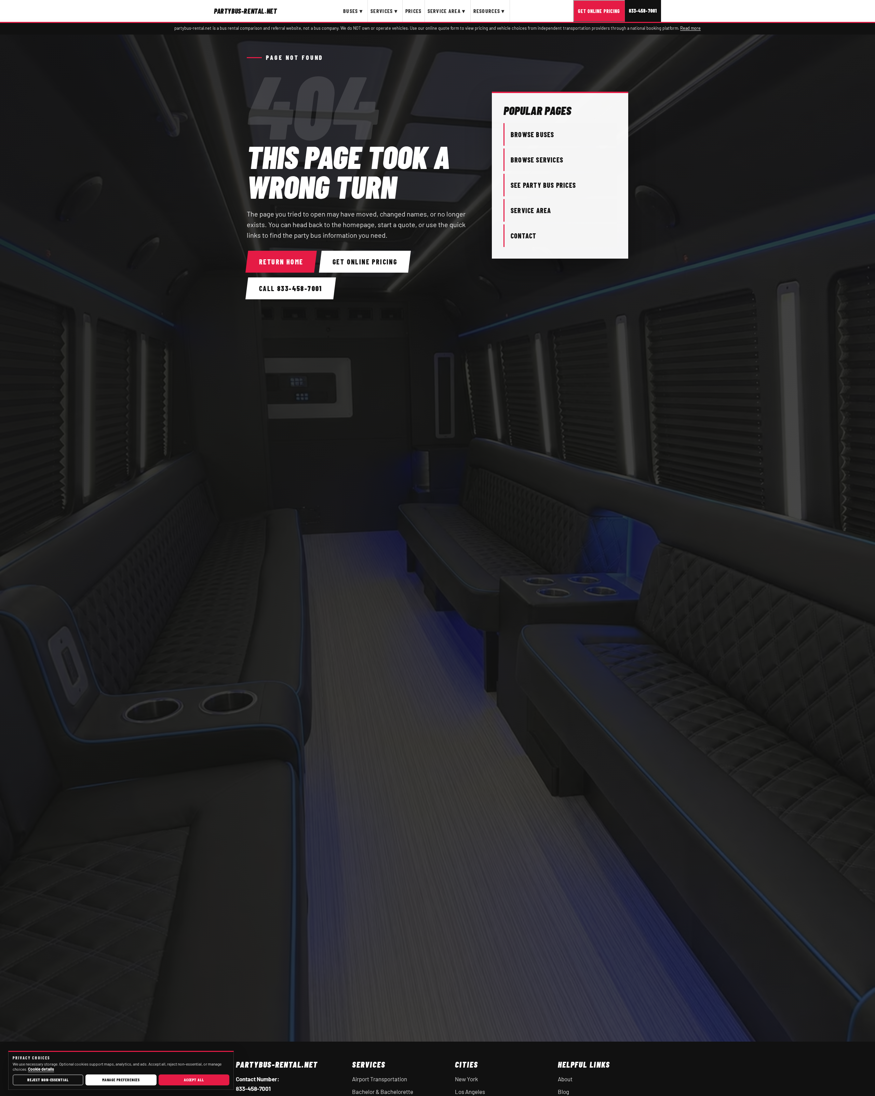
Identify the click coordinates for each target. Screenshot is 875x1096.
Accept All (194, 1079)
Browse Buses (532, 134)
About (565, 1078)
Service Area (531, 210)
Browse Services (537, 160)
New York (466, 1078)
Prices (413, 11)
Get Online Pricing (599, 11)
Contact (523, 236)
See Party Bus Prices (543, 185)
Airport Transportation (379, 1078)
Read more (690, 28)
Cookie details (41, 1069)
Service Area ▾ (447, 11)
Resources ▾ (489, 11)
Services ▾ (384, 11)
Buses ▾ (353, 11)
